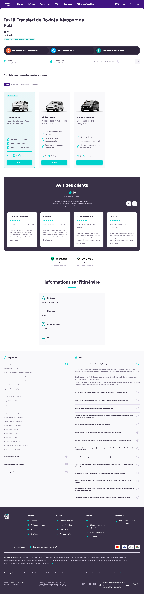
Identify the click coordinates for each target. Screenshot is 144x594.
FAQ (56, 4)
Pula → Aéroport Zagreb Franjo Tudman (16, 445)
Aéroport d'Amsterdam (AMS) (78, 560)
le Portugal (109, 573)
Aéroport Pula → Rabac (11, 429)
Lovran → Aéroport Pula (11, 393)
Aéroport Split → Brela (10, 437)
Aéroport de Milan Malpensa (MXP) (116, 560)
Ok (135, 585)
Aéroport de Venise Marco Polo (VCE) (15, 563)
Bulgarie (94, 573)
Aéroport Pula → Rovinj (11, 368)
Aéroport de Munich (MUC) (96, 560)
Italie (32, 573)
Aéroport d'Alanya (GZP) (30, 557)
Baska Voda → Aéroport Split (12, 397)
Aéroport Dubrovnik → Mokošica (13, 417)
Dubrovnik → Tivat (9, 409)
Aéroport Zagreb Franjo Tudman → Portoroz (17, 381)
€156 (90, 162)
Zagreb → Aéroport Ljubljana (12, 389)
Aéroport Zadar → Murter (11, 405)
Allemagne (101, 573)
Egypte (83, 573)
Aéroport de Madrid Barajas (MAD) (117, 557)
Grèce (37, 573)
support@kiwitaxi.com (16, 547)
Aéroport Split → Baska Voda (12, 385)
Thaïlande (58, 573)
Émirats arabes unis (73, 573)
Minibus (35, 84)
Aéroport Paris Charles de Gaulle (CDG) (38, 560)
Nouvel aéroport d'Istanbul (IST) (63, 557)
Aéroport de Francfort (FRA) (60, 560)
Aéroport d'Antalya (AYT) (46, 557)
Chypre (64, 573)
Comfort (15, 84)
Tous (6, 84)
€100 (54, 162)
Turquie (20, 573)
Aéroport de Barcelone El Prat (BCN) (14, 560)
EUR (117, 4)
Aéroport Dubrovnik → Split (12, 413)
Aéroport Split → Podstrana (12, 449)
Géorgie (116, 573)
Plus (52, 563)
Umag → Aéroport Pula (10, 401)
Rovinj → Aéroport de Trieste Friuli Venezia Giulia (18, 372)
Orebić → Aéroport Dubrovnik (13, 421)
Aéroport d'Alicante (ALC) (98, 557)
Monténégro (49, 573)
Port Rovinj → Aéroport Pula (12, 441)
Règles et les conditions (17, 582)
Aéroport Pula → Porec (10, 433)
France (42, 573)
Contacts (68, 4)
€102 (19, 162)
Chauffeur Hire (87, 4)
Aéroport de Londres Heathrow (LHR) (38, 563)
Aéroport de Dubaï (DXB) (82, 557)
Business (25, 84)
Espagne (26, 573)
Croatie (88, 573)
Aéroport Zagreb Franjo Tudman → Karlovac (17, 377)
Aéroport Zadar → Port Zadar (12, 425)
